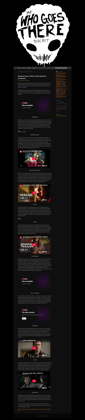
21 (62, 107)
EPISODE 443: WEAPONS (60, 94)
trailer (19, 410)
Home (19, 68)
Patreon (34, 68)
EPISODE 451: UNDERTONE (61, 73)
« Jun (58, 111)
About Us (23, 68)
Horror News (23, 409)
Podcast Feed (59, 71)
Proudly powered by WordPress (42, 415)
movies (43, 409)
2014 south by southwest (32, 409)
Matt (28, 80)
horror (38, 409)
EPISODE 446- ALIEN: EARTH (61, 86)
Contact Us (29, 68)
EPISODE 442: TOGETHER (61, 96)
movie (40, 409)
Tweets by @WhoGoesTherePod (61, 115)
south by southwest (48, 409)
